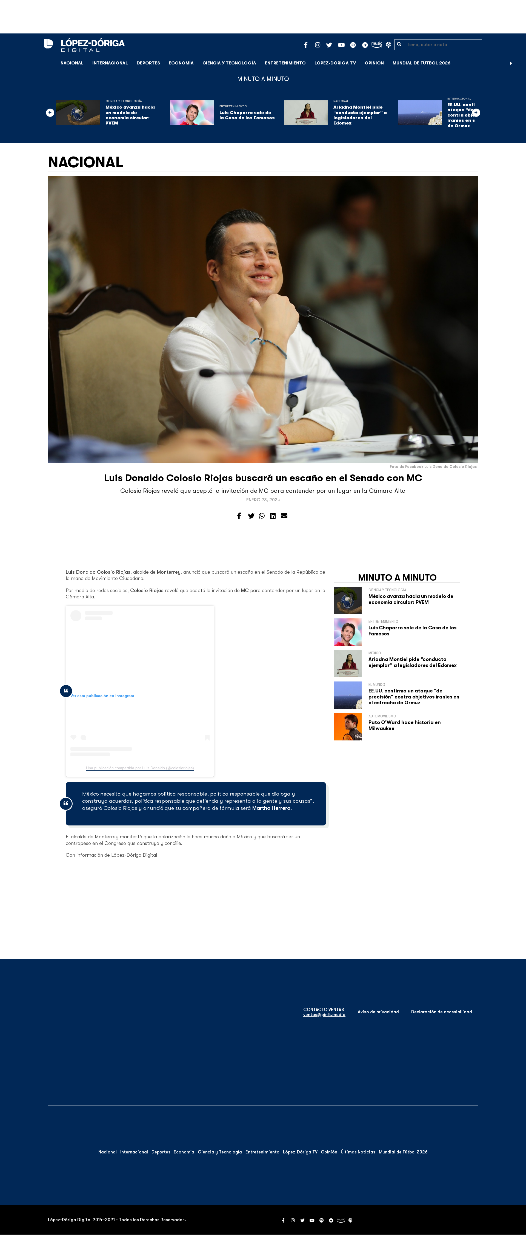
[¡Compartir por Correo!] (284, 516)
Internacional (110, 63)
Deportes (148, 63)
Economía (181, 63)
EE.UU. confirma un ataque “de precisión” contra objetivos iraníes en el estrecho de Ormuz (413, 696)
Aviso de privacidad (378, 1012)
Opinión (374, 63)
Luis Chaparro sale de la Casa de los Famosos (247, 115)
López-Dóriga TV (335, 63)
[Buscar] (519, 63)
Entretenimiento (285, 63)
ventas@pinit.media (324, 1014)
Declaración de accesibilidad (441, 1012)
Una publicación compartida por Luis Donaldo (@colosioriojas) (140, 768)
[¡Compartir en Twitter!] (251, 516)
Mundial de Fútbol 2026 (421, 63)
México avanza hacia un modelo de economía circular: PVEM (130, 115)
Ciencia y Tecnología (229, 63)
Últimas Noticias (358, 1152)
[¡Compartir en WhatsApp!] (262, 516)
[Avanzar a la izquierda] (50, 113)
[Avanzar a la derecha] (511, 63)
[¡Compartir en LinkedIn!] (273, 516)
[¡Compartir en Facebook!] (239, 516)
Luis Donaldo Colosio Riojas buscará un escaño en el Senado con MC (263, 477)
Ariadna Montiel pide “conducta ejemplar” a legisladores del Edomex (360, 115)
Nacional (72, 63)
